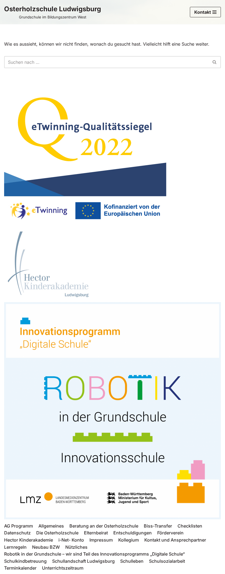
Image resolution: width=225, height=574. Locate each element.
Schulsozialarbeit (167, 561)
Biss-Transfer (158, 526)
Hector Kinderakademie (28, 540)
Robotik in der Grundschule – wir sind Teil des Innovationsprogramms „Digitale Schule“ (94, 554)
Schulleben (132, 561)
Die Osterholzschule (57, 533)
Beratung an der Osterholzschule (103, 526)
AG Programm (18, 526)
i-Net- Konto (71, 540)
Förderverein (170, 533)
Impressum (101, 540)
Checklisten (190, 526)
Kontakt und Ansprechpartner (175, 540)
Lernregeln (15, 547)
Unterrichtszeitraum (62, 568)
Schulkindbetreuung (25, 561)
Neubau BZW (46, 547)
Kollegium (128, 540)
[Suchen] (215, 62)
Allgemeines (51, 526)
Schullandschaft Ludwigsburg (83, 561)
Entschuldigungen (132, 533)
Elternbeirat (96, 533)
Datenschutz (17, 533)
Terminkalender (20, 568)
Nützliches (76, 547)
